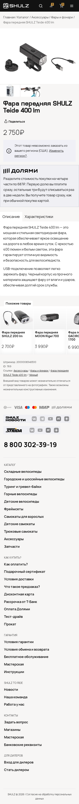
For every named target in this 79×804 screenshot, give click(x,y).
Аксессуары (40, 17)
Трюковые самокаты (20, 531)
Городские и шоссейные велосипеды (34, 479)
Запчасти (12, 546)
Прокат (10, 624)
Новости (11, 689)
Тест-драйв (13, 616)
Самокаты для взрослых (24, 516)
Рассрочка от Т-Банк (20, 601)
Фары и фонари (62, 17)
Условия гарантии (19, 642)
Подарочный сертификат (24, 571)
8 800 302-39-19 (30, 444)
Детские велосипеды (21, 501)
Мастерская (14, 664)
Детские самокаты (19, 524)
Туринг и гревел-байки (22, 486)
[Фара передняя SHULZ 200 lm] (16, 317)
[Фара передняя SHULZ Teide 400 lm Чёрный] (39, 56)
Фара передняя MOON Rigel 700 (47, 334)
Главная (9, 17)
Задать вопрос (16, 722)
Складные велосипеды (23, 471)
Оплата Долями (17, 609)
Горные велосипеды (20, 494)
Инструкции (14, 672)
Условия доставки (19, 579)
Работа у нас (14, 704)
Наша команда (15, 697)
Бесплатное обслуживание (26, 656)
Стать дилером (16, 770)
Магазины (12, 729)
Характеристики (39, 216)
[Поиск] (41, 6)
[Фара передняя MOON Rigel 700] (49, 317)
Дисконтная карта (19, 594)
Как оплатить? (16, 564)
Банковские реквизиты (23, 744)
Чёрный (33, 375)
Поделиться (17, 121)
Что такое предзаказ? (22, 586)
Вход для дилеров (18, 762)
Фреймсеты (13, 509)
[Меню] (72, 6)
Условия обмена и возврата (26, 649)
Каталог (23, 17)
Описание (11, 216)
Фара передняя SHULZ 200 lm (13, 334)
